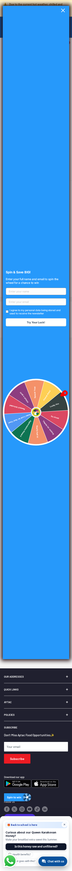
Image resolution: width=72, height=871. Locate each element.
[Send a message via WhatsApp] (10, 861)
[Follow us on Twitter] (14, 809)
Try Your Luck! (36, 322)
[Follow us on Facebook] (7, 809)
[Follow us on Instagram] (22, 809)
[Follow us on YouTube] (29, 809)
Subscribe (17, 759)
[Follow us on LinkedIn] (45, 809)
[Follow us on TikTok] (37, 809)
